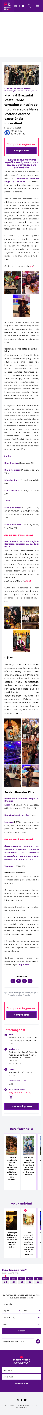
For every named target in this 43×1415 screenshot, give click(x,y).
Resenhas (8, 91)
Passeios (27, 88)
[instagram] (15, 6)
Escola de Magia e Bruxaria (19, 993)
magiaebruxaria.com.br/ (20, 1092)
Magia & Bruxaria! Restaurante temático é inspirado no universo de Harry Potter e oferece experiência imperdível (21, 109)
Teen (34, 91)
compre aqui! (21, 150)
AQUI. (28, 581)
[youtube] (23, 6)
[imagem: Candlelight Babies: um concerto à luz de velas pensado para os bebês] (11, 1220)
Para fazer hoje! (21, 1128)
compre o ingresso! (21, 1106)
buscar (21, 1331)
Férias (20, 88)
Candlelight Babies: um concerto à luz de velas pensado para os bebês (12, 1240)
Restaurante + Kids (22, 91)
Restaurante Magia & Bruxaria (23, 1052)
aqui (31, 266)
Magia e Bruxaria (23, 995)
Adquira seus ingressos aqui (18, 535)
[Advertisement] (21, 34)
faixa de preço (9, 1317)
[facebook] (19, 6)
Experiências (10, 88)
